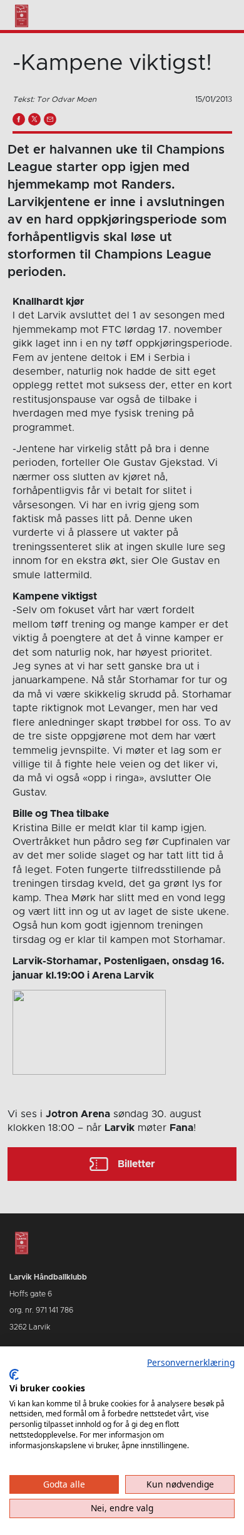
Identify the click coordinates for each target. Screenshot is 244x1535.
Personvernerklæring (191, 1362)
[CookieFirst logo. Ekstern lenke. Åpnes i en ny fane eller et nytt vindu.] (14, 1374)
